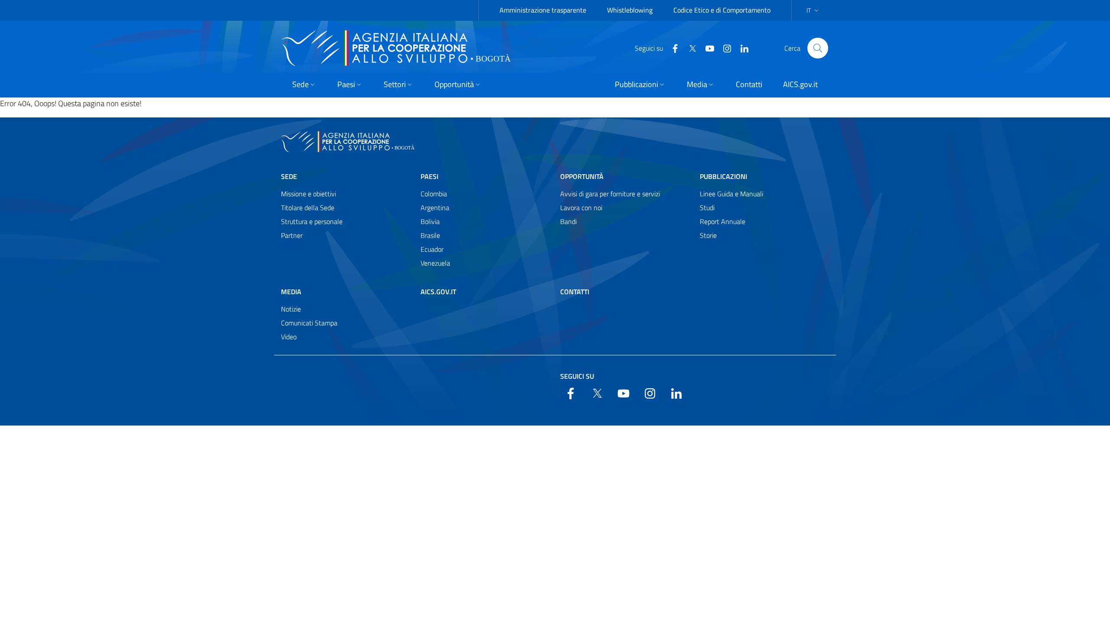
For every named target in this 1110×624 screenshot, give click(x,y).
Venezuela (435, 263)
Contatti (574, 291)
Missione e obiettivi (308, 193)
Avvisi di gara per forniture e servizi (610, 193)
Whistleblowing (630, 10)
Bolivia (430, 221)
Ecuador (432, 249)
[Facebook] (671, 47)
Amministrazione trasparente (543, 10)
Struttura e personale (312, 221)
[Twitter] (689, 47)
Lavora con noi (581, 207)
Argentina (435, 207)
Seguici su (577, 376)
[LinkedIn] (741, 47)
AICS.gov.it (438, 291)
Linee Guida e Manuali (731, 193)
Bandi (568, 221)
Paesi (429, 176)
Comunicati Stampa (309, 323)
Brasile (430, 235)
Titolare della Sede (307, 207)
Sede (289, 176)
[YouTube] (706, 47)
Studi (707, 207)
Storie (708, 235)
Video (289, 337)
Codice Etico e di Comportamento (721, 10)
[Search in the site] (817, 48)
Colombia (434, 193)
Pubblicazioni (723, 176)
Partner (292, 235)
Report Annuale (722, 221)
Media (291, 291)
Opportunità (582, 176)
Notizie (291, 309)
